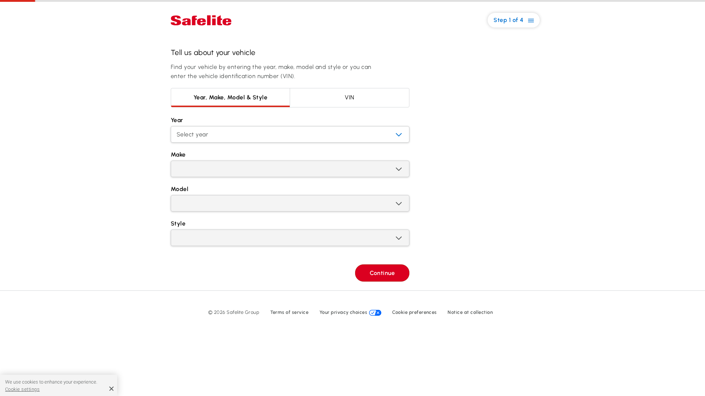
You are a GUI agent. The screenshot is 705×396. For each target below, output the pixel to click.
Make (178, 154)
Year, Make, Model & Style (230, 97)
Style (178, 223)
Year (177, 120)
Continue (382, 273)
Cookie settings (22, 389)
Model (179, 189)
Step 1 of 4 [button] (509, 19)
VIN (349, 97)
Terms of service (289, 312)
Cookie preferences (414, 312)
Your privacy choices (344, 312)
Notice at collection (470, 312)
